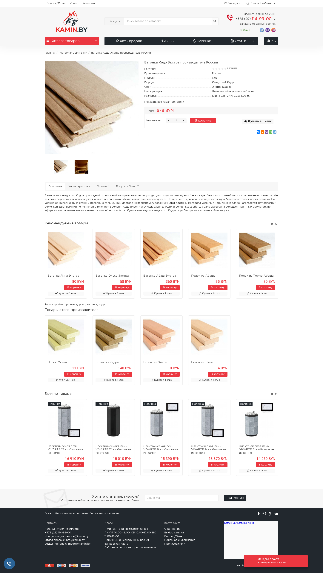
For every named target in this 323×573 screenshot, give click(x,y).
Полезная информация (179, 540)
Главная (50, 53)
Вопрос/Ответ (56, 3)
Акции (169, 41)
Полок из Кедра (107, 362)
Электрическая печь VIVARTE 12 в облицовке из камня (65, 449)
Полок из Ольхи (155, 362)
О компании (172, 529)
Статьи (240, 41)
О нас (74, 3)
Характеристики (79, 186)
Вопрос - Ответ (127, 186)
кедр (102, 304)
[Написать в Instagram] (273, 30)
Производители (174, 544)
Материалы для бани (73, 53)
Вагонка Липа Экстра (63, 276)
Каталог (65, 41)
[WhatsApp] (270, 132)
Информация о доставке (71, 514)
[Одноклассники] (262, 132)
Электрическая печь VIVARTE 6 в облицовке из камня (256, 449)
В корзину (203, 120)
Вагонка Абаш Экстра (159, 276)
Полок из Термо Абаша (256, 276)
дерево (80, 304)
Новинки (204, 41)
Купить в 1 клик (67, 293)
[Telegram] (274, 132)
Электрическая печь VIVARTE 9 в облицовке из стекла (208, 449)
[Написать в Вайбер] (267, 30)
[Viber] (266, 132)
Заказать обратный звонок (258, 24)
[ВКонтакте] (258, 132)
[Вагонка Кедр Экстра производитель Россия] (92, 107)
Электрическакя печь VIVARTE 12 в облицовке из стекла (113, 449)
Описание (55, 186)
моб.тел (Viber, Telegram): (62, 529)
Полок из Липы (202, 362)
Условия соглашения (104, 514)
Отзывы (103, 186)
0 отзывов (232, 68)
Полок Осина (57, 362)
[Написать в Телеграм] (262, 30)
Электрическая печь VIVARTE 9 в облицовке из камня (160, 449)
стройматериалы (63, 304)
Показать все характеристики (164, 102)
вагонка (92, 304)
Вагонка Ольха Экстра (112, 276)
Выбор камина (174, 533)
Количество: (154, 120)
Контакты (88, 3)
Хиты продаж (131, 41)
